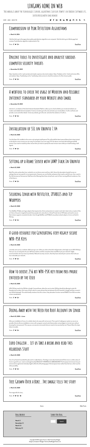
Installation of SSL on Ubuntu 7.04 (33, 128)
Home (4, 20)
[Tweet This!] (16, 44)
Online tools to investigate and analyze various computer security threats (42, 60)
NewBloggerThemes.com (55, 441)
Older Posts (83, 406)
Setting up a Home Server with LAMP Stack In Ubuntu (44, 161)
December (18, 423)
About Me (14, 20)
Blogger (58, 439)
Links (9, 20)
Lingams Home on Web (45, 5)
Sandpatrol (36, 441)
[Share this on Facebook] (14, 44)
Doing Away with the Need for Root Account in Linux (44, 310)
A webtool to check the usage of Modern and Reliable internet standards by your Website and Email (44, 95)
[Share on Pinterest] (21, 396)
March (17, 420)
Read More (78, 44)
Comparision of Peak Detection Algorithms (38, 28)
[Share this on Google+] (18, 44)
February (18, 428)
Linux (23, 316)
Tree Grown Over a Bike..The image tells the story (42, 381)
